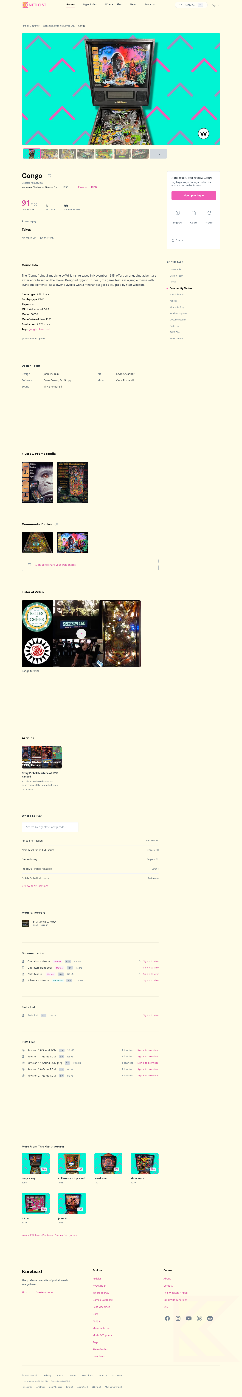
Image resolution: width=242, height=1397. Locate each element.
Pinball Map (43, 1381)
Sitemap (103, 1375)
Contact (168, 1285)
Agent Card (82, 1386)
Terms (60, 1375)
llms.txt (69, 1386)
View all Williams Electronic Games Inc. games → (51, 1235)
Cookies (73, 1375)
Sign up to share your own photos (55, 564)
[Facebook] (167, 1318)
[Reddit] (210, 1318)
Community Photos (181, 288)
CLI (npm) (96, 1386)
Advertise (117, 1375)
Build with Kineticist (175, 1299)
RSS (166, 1307)
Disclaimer (87, 1375)
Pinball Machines (31, 25)
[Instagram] (178, 1318)
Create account (45, 1292)
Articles (173, 300)
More (148, 4)
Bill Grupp (66, 380)
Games (70, 4)
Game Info (175, 269)
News (133, 4)
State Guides (100, 1349)
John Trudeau (52, 373)
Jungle (33, 329)
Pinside (82, 187)
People (97, 1321)
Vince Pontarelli (125, 380)
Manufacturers (101, 1328)
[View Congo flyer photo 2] (72, 482)
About (167, 1278)
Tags (95, 1342)
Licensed (44, 329)
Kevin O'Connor (125, 373)
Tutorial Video (177, 294)
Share (179, 240)
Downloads (99, 1356)
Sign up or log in (194, 195)
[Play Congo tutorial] (81, 633)
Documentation (178, 319)
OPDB (67, 1381)
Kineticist (32, 1271)
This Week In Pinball (176, 1292)
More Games (176, 338)
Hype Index (90, 4)
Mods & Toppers (178, 313)
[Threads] (199, 1318)
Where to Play (113, 4)
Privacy (47, 1375)
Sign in (216, 5)
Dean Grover (51, 380)
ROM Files (175, 332)
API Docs (40, 1386)
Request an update (35, 338)
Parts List (174, 326)
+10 (158, 153)
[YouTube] (189, 1318)
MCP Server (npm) (113, 1386)
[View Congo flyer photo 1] (37, 482)
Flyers (173, 281)
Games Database (103, 1299)
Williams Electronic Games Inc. (59, 25)
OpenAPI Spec (55, 1386)
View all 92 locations (36, 886)
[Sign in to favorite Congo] (49, 176)
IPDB (94, 187)
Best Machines (101, 1307)
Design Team (176, 275)
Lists (95, 1314)
